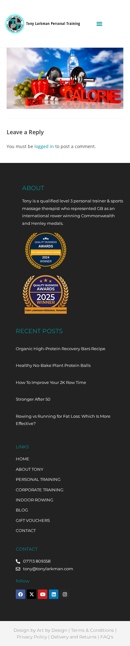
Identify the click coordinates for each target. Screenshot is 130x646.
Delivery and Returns (74, 637)
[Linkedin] (53, 594)
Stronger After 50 (33, 399)
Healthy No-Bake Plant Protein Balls (53, 365)
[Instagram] (64, 594)
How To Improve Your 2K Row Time (51, 382)
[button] (99, 23)
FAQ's (106, 637)
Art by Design (52, 630)
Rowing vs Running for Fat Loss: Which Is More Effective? (63, 420)
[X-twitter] (31, 594)
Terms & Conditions (92, 630)
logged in (44, 146)
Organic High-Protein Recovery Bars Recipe (60, 348)
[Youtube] (42, 594)
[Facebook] (20, 594)
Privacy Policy (32, 637)
